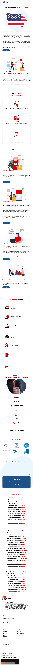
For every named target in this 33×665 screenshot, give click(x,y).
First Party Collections (8, 170)
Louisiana (16, 528)
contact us (18, 629)
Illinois (16, 521)
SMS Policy (18, 635)
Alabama (23, 497)
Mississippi (16, 540)
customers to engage (23, 252)
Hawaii (16, 517)
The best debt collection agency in (15, 497)
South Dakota (16, 573)
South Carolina (16, 571)
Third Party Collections (8, 201)
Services (4, 629)
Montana (16, 544)
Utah (16, 579)
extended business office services (7, 280)
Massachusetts (16, 534)
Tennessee (16, 575)
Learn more (6, 50)
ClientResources (4, 636)
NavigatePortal (4, 639)
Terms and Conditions (21, 633)
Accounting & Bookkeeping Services (9, 657)
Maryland (16, 532)
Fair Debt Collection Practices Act (25, 79)
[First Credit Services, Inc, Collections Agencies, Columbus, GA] (26, 451)
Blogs (17, 638)
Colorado (16, 507)
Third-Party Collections (7, 651)
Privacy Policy (19, 631)
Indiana (16, 523)
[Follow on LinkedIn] (3, 616)
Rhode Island (16, 569)
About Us (4, 627)
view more (28, 474)
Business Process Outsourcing (8, 655)
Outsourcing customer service (6, 246)
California (16, 505)
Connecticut (16, 509)
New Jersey (16, 552)
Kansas (16, 525)
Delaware (16, 511)
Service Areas (5, 633)
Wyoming (16, 591)
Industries (4, 631)
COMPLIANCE (18, 627)
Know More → (12, 308)
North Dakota (16, 560)
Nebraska (16, 546)
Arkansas (16, 503)
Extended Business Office (7, 653)
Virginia (16, 583)
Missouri (16, 542)
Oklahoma (16, 564)
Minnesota (16, 538)
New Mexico (16, 554)
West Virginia (16, 587)
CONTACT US (16, 484)
